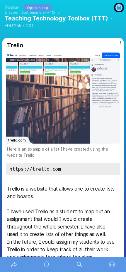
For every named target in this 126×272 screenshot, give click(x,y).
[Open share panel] (14, 264)
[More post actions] (117, 45)
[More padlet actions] (112, 264)
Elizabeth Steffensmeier (25, 13)
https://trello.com (35, 169)
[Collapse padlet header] (112, 18)
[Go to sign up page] (119, 7)
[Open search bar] (79, 264)
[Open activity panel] (47, 264)
